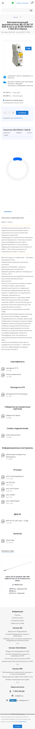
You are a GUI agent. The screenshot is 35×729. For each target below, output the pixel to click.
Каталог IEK (17, 628)
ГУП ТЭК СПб (10, 482)
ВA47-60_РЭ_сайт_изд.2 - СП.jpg (17, 521)
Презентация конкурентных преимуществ (16, 455)
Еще (17, 664)
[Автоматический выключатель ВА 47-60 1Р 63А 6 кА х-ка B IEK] (18, 55)
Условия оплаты (17, 618)
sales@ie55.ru (18, 118)
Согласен (17, 726)
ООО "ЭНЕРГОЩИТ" (13, 501)
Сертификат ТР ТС (12, 368)
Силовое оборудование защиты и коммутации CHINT (17, 655)
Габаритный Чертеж (13, 415)
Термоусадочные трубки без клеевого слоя (17, 677)
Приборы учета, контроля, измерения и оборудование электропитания (17, 639)
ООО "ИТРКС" (10, 495)
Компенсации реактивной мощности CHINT (17, 661)
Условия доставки (17, 620)
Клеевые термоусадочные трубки (17, 679)
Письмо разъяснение (13, 374)
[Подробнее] (22, 721)
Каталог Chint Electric (17, 648)
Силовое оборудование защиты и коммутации (17, 635)
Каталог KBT (18, 669)
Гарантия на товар (17, 623)
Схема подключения (13, 435)
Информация (17, 611)
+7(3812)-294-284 (22, 3)
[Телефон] (13, 2)
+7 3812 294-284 (18, 691)
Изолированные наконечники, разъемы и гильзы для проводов (17, 673)
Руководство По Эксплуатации (17, 394)
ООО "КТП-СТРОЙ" (12, 489)
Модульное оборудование (17, 631)
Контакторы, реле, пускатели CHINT (17, 659)
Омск (12, 700)
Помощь (17, 615)
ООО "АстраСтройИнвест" (15, 476)
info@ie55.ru (19, 696)
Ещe (17, 643)
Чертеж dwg (10, 540)
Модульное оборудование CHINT (17, 651)
